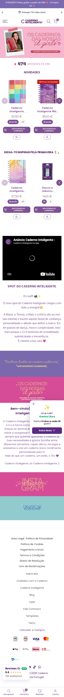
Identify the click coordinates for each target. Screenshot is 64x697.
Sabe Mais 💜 (47, 430)
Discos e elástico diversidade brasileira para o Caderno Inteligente (47, 189)
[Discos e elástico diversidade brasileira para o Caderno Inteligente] (47, 172)
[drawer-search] (49, 21)
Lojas (32, 602)
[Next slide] (59, 101)
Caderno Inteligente (32, 588)
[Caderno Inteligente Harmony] (17, 92)
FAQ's (32, 623)
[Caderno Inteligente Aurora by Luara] (17, 172)
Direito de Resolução (32, 561)
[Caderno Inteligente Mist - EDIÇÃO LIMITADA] (47, 137)
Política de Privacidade (39, 538)
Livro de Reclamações (32, 566)
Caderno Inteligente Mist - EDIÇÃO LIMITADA (47, 109)
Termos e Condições (32, 555)
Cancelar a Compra (32, 630)
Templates (32, 616)
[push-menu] (5, 21)
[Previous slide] (5, 101)
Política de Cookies (32, 544)
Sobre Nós (32, 574)
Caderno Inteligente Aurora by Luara (16, 189)
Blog (32, 595)
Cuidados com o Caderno (32, 581)
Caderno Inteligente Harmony (17, 109)
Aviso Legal (17, 538)
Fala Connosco (32, 609)
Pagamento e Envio (32, 549)
